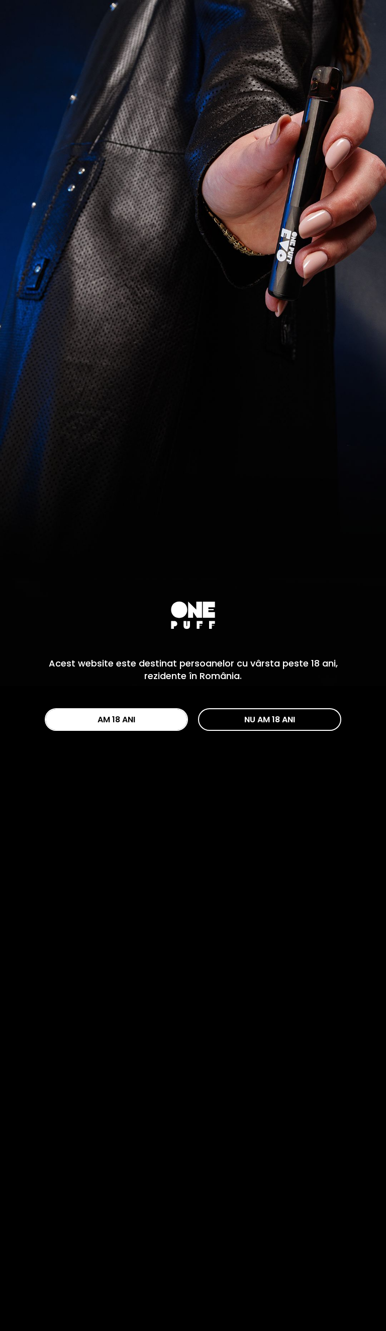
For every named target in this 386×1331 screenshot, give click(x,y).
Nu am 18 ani (269, 719)
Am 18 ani (116, 719)
